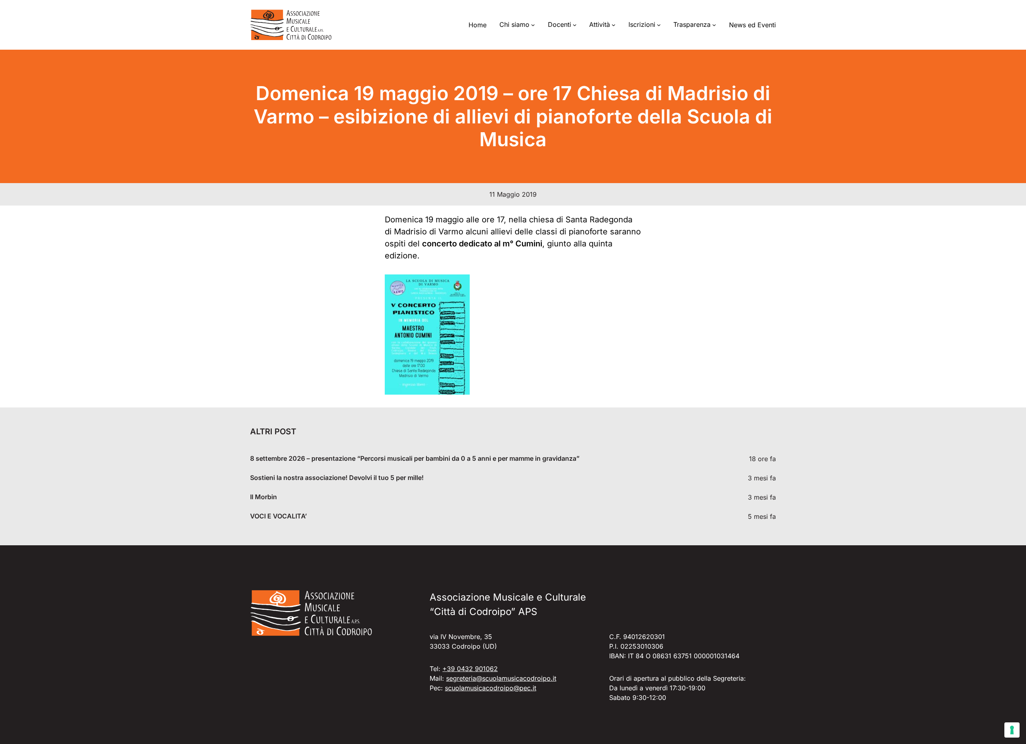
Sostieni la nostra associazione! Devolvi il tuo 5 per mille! (337, 478)
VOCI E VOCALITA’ (278, 516)
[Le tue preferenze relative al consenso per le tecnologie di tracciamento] (1012, 730)
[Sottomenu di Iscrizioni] (659, 25)
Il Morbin (263, 497)
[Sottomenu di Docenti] (575, 25)
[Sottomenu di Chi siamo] (533, 25)
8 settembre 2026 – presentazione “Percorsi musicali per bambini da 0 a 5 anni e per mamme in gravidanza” (415, 458)
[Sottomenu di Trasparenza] (714, 25)
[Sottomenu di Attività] (614, 25)
